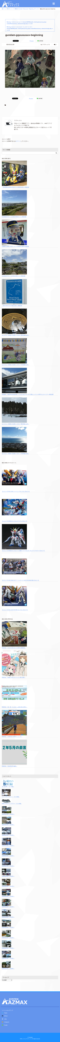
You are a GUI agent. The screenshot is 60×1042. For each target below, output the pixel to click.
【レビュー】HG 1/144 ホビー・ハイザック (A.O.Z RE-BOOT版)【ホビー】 (20, 580)
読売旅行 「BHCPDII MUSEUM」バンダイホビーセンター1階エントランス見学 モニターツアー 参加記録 (27, 394)
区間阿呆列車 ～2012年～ (8, 937)
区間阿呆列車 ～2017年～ (8, 886)
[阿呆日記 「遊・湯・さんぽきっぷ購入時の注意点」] (14, 693)
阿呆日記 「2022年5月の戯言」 (9, 766)
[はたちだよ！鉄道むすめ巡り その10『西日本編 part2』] (14, 321)
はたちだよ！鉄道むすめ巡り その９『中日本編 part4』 (15, 364)
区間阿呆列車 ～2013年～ (8, 927)
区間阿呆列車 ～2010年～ (8, 958)
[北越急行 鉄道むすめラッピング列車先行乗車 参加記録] (14, 232)
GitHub (6, 1016)
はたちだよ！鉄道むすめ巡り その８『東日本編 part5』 (15, 424)
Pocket (32, 41)
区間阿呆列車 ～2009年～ (8, 968)
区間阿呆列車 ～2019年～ (8, 866)
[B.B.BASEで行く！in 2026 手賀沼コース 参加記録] (14, 202)
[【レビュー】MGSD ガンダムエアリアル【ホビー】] (14, 507)
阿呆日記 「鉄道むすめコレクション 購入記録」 (13, 677)
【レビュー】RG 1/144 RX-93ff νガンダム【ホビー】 (15, 609)
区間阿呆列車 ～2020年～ (8, 855)
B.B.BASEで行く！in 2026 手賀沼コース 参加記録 (14, 216)
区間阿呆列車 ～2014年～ (8, 917)
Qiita (5, 1019)
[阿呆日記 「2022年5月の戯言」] (14, 752)
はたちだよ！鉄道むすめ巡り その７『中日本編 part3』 (15, 453)
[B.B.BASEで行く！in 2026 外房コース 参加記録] (14, 262)
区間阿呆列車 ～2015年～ (8, 906)
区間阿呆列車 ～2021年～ (8, 845)
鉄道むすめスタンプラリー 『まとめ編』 (12, 803)
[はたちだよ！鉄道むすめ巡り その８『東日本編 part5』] (14, 410)
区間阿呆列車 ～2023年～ (8, 824)
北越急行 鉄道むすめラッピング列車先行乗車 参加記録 (15, 246)
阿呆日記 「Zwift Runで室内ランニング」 (12, 736)
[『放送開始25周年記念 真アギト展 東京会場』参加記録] (14, 173)
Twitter (5, 1013)
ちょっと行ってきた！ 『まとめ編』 (11, 796)
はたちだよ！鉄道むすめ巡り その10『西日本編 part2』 (15, 335)
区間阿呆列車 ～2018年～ (8, 876)
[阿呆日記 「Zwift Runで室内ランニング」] (14, 722)
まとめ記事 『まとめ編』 (8, 786)
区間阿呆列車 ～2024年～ (8, 814)
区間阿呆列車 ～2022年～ (8, 835)
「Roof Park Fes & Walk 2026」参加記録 (12, 305)
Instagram (6, 1022)
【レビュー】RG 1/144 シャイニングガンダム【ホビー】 (16, 491)
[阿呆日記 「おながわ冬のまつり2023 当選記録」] (14, 634)
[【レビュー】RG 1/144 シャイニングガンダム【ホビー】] (14, 477)
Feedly (5, 1025)
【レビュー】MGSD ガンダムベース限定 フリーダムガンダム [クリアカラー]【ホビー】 (23, 550)
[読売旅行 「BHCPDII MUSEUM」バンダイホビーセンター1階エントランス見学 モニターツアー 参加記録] (14, 380)
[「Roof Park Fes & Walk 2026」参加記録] (14, 291)
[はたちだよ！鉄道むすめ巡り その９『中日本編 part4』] (14, 350)
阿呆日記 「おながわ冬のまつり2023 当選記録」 (14, 647)
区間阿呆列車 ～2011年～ (8, 948)
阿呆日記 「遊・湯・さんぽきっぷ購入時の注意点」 (14, 707)
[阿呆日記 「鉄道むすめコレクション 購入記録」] (14, 663)
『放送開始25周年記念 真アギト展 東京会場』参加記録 (15, 187)
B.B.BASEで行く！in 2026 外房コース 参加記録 (13, 276)
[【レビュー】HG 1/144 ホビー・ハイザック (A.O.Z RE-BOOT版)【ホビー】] (14, 566)
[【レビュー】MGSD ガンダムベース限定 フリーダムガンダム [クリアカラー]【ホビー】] (14, 536)
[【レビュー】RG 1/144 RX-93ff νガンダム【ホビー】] (14, 596)
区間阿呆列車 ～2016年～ (8, 896)
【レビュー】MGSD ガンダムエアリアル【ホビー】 (14, 521)
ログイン (18, 141)
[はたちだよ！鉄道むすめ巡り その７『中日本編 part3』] (14, 439)
